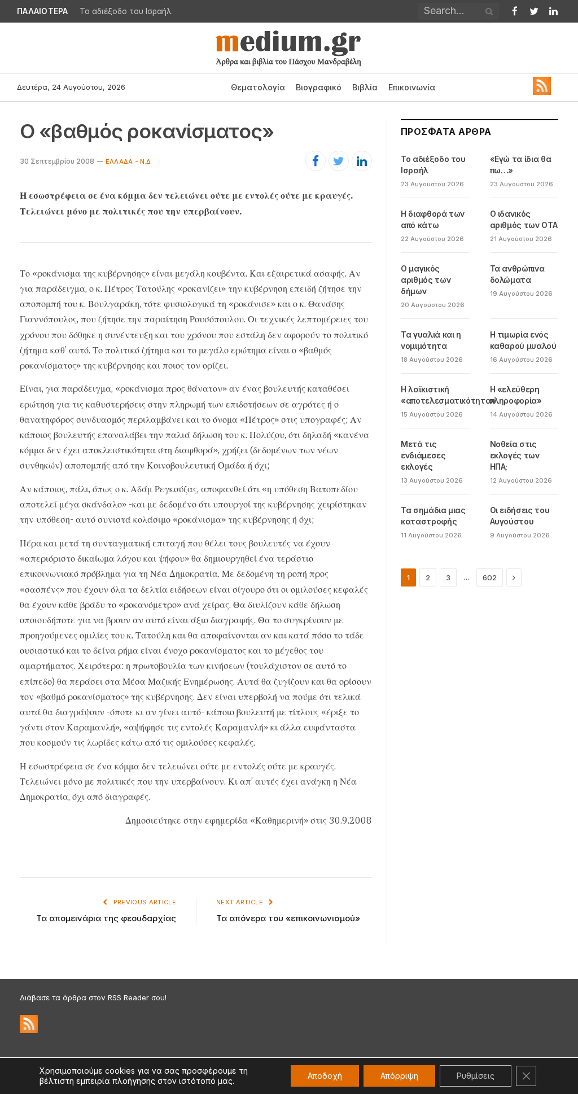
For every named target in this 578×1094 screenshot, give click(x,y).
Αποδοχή (325, 1075)
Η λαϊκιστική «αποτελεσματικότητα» (448, 394)
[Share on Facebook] (315, 161)
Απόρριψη (399, 1075)
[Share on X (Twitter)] (339, 161)
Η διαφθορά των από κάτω (433, 219)
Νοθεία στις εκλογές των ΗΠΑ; (515, 455)
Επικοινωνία (411, 87)
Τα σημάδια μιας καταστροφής (433, 515)
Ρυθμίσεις (475, 1075)
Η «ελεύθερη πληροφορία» (516, 394)
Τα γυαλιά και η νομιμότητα (431, 340)
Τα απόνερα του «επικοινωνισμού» (288, 918)
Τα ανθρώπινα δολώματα (517, 274)
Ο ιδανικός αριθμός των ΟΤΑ (524, 219)
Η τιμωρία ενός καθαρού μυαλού (523, 340)
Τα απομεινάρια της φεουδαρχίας (106, 918)
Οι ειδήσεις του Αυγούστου (520, 515)
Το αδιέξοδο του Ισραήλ (433, 164)
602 (490, 577)
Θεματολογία (258, 87)
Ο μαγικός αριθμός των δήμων (425, 280)
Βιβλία (365, 87)
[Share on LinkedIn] (362, 161)
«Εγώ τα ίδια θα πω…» (122, 11)
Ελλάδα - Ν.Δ (128, 161)
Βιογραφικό (318, 87)
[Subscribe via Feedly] (542, 92)
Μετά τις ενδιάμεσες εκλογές (423, 455)
